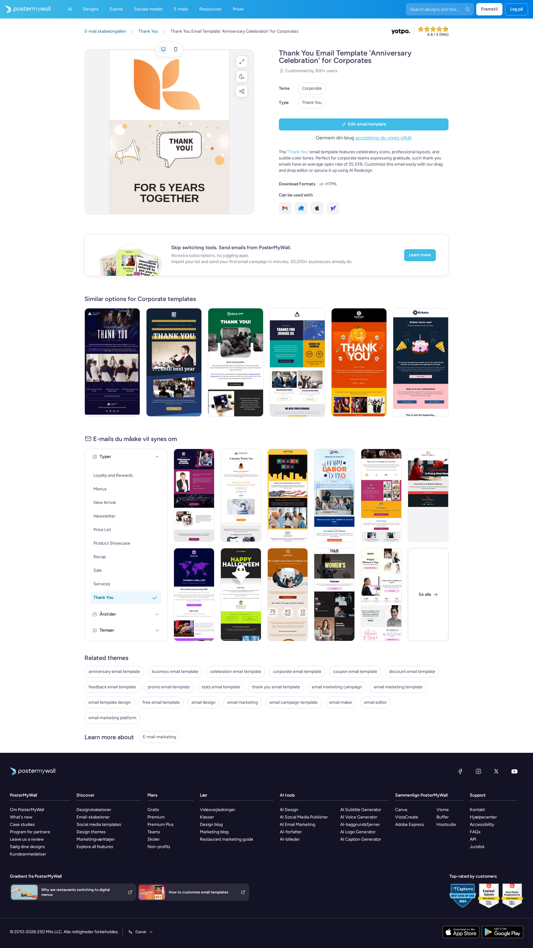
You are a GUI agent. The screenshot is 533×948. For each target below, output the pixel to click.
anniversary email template (114, 671)
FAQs (475, 832)
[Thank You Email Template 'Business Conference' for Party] (381, 495)
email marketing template (398, 687)
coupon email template (355, 671)
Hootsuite (446, 824)
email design (204, 702)
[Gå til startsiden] (25, 9)
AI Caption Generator (360, 839)
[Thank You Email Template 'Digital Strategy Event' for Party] (297, 362)
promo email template (169, 687)
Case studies (22, 824)
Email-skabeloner (93, 817)
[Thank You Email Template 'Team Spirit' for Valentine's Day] (428, 495)
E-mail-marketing (159, 737)
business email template (175, 671)
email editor (375, 702)
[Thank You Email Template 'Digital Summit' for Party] (174, 362)
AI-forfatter (291, 832)
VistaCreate (406, 817)
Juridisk (477, 846)
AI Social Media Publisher (304, 817)
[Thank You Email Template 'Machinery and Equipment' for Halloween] (241, 495)
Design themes (91, 832)
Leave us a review (27, 839)
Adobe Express (409, 824)
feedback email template (112, 687)
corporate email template (297, 671)
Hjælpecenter (483, 817)
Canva (401, 809)
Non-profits (158, 846)
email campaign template (294, 702)
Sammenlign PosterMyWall (421, 795)
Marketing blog (214, 832)
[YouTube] (514, 771)
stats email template (220, 687)
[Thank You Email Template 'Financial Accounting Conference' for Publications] (194, 495)
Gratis (153, 809)
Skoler (153, 839)
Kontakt (477, 809)
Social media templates (98, 824)
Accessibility (482, 824)
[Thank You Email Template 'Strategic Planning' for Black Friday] (112, 362)
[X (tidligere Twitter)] (496, 771)
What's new (21, 817)
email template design (110, 702)
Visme (442, 809)
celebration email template (235, 671)
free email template (161, 702)
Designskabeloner (93, 809)
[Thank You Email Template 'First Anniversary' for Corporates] (287, 594)
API (473, 839)
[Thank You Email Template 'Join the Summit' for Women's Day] (334, 594)
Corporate (312, 88)
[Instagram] (478, 771)
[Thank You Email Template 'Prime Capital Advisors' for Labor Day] (334, 495)
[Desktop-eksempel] (163, 49)
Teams (153, 832)
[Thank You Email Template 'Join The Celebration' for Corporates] (420, 362)
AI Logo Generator (358, 832)
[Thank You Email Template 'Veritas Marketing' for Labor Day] (287, 495)
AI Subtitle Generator (360, 809)
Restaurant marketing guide (226, 839)
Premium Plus (160, 824)
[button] (242, 62)
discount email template (412, 671)
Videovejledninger (217, 809)
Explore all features (94, 846)
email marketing (242, 702)
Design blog (211, 824)
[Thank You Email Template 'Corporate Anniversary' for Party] (235, 362)
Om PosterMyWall (27, 809)
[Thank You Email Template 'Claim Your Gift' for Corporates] (194, 594)
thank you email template (276, 687)
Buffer (442, 817)
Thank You (312, 102)
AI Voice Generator (358, 817)
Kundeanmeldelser (28, 854)
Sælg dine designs (27, 846)
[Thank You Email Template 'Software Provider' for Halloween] (241, 594)
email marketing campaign (337, 687)
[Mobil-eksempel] (175, 49)
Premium (156, 817)
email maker (341, 702)
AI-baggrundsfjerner (360, 824)
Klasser (207, 817)
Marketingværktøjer (95, 839)
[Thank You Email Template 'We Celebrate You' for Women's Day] (381, 594)
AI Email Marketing (297, 824)
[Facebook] (460, 771)
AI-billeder (290, 839)
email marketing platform (112, 717)
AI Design (289, 809)
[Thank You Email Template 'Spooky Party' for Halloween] (359, 362)
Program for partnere (30, 832)
